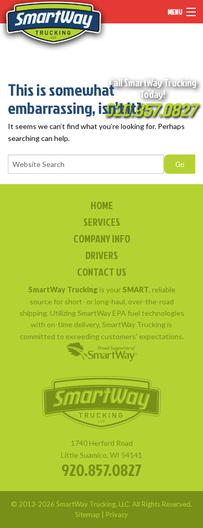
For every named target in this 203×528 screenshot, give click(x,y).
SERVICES (101, 221)
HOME (102, 205)
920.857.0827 (101, 469)
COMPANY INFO (101, 238)
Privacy (117, 514)
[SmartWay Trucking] (53, 26)
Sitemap (87, 514)
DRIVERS (101, 255)
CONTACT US (101, 271)
